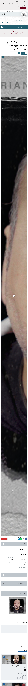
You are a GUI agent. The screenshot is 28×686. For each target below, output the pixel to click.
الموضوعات (14, 27)
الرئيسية (26, 21)
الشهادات (20, 21)
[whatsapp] (21, 539)
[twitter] (24, 539)
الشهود (22, 27)
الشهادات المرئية (14, 21)
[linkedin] (19, 539)
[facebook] (26, 539)
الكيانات (18, 27)
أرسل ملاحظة (23, 8)
